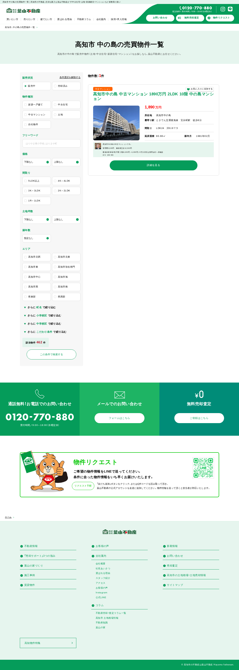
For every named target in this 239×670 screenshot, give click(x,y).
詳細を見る (153, 165)
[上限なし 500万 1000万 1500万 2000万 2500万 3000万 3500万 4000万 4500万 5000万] (66, 162)
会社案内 (101, 19)
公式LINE (101, 597)
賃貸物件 (29, 585)
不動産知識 (102, 622)
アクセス (100, 583)
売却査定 (172, 565)
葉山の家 (100, 627)
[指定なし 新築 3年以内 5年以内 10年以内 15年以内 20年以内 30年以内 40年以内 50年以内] (36, 238)
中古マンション (103, 89)
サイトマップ (175, 585)
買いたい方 (12, 19)
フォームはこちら (119, 418)
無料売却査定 (191, 17)
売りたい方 (29, 19)
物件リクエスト (221, 17)
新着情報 (172, 546)
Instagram (101, 592)
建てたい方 (46, 19)
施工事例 (29, 575)
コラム (100, 605)
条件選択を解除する (70, 77)
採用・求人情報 (119, 19)
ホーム (8, 517)
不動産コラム (84, 19)
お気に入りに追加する (202, 89)
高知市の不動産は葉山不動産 (198, 664)
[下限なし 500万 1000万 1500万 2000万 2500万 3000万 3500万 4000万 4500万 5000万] (36, 162)
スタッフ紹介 (103, 578)
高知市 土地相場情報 (107, 618)
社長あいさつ (103, 568)
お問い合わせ (160, 17)
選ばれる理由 (64, 19)
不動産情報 (31, 546)
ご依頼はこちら (199, 418)
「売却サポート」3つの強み (40, 555)
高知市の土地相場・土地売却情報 (186, 575)
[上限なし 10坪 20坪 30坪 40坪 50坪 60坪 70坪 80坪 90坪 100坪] (66, 219)
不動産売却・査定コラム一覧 (111, 613)
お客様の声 (102, 546)
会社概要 (100, 563)
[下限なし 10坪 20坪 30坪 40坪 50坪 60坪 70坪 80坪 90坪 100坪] (36, 219)
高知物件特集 (33, 643)
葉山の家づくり (33, 565)
